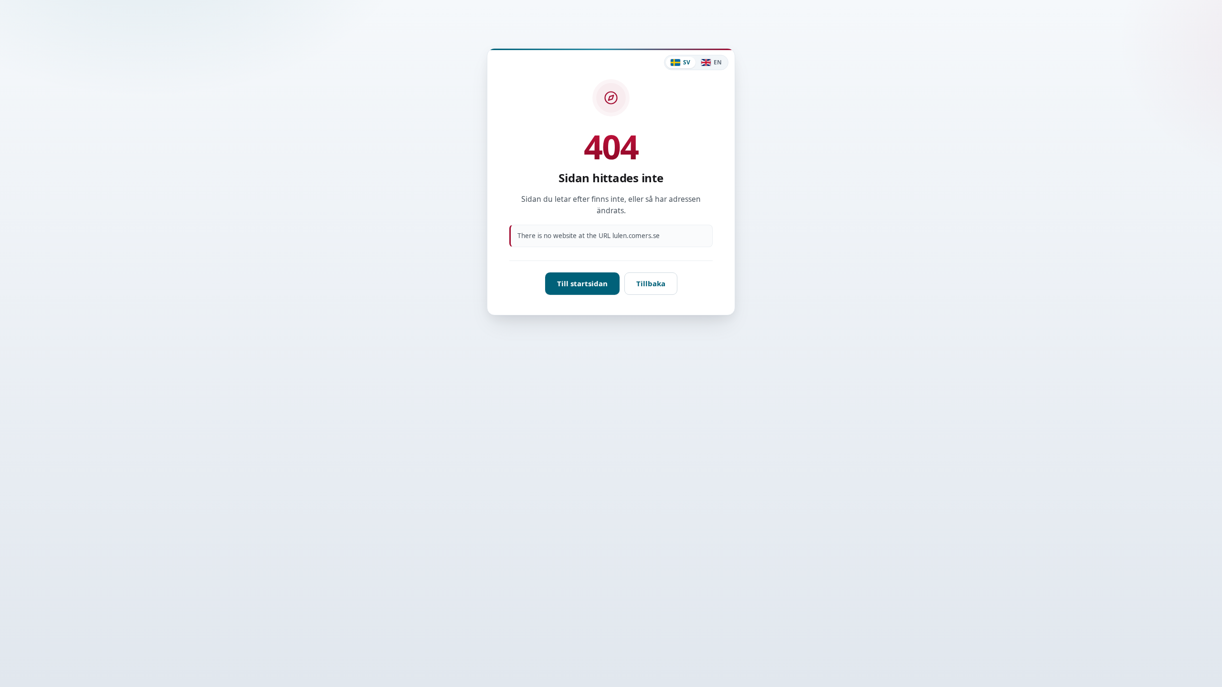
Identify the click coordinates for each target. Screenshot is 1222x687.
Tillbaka (650, 283)
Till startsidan (582, 283)
